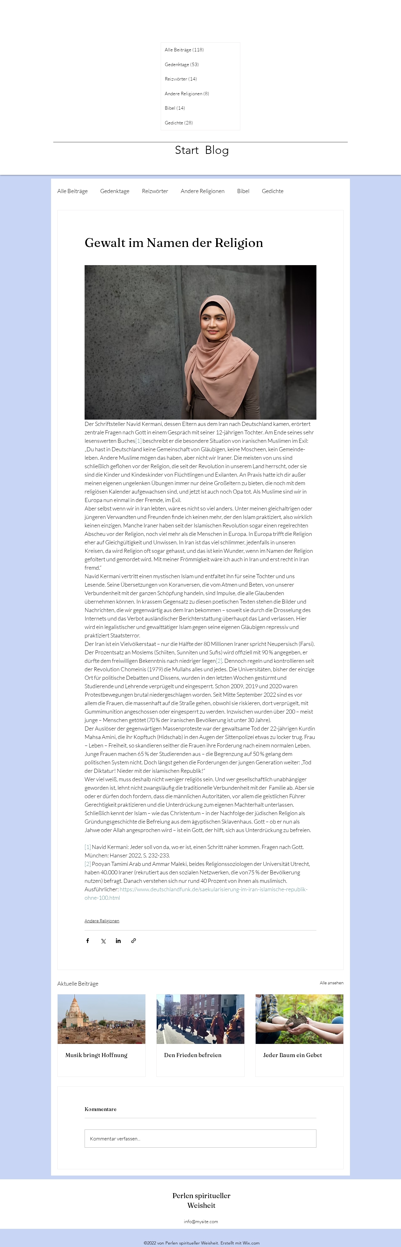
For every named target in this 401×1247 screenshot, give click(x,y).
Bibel (243, 190)
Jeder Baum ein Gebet (292, 1055)
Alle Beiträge (72, 190)
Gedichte (273, 190)
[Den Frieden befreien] (200, 1019)
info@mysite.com (201, 1221)
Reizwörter (155, 190)
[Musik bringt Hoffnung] (101, 1019)
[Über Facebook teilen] (88, 941)
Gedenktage (114, 190)
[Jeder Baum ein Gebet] (299, 1019)
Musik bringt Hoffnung (96, 1055)
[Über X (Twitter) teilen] (103, 941)
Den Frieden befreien (192, 1055)
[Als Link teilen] (134, 941)
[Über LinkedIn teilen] (118, 941)
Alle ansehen (332, 982)
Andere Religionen (203, 190)
